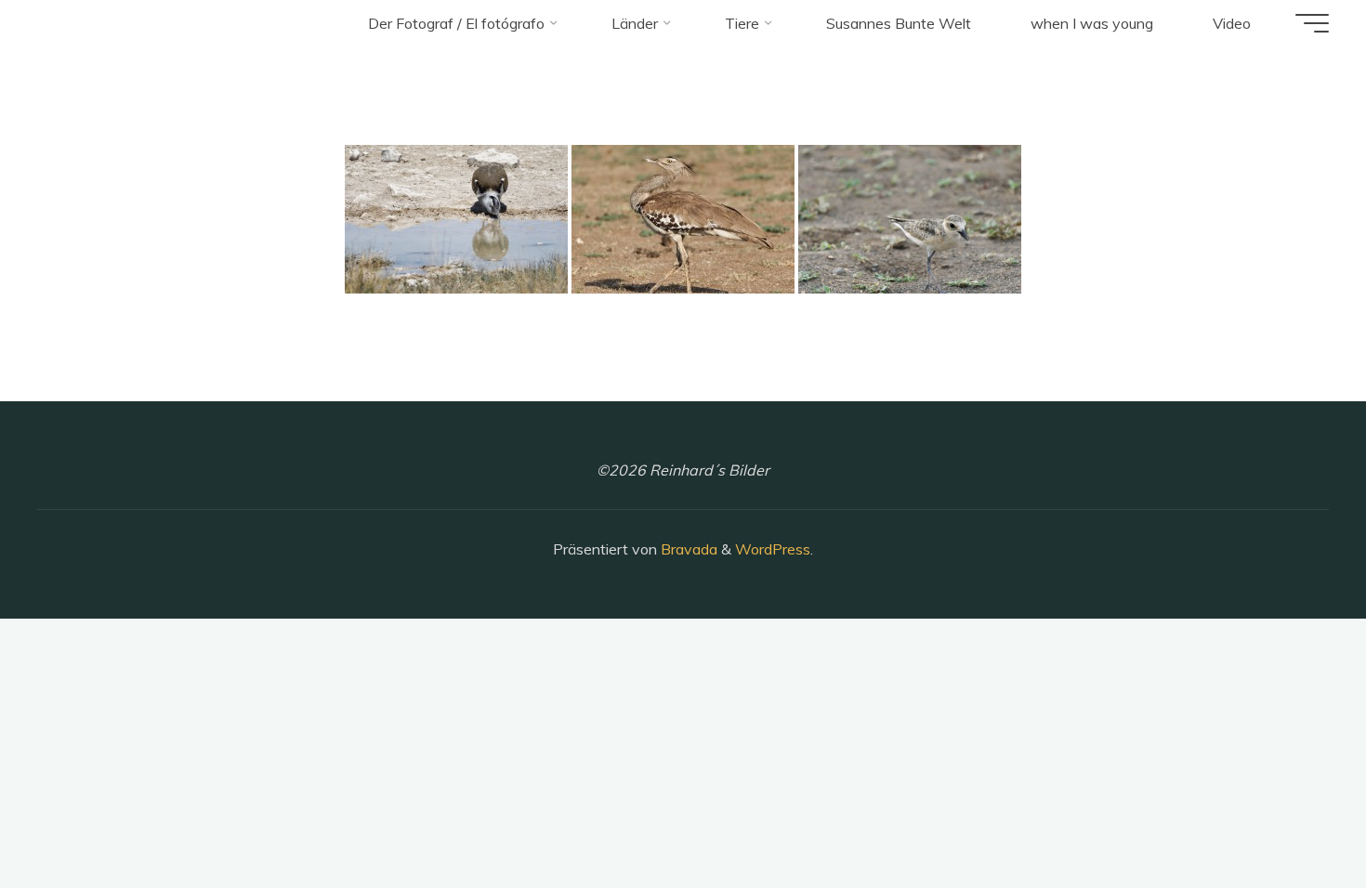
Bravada (687, 549)
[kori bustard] (456, 219)
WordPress (772, 549)
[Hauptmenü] (1312, 23)
